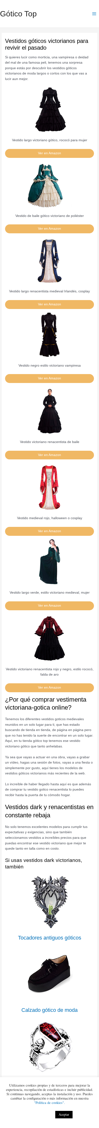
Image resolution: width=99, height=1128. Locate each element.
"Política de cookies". (49, 1102)
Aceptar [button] (64, 1114)
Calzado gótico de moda (49, 1010)
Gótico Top (18, 13)
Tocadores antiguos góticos (49, 938)
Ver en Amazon (49, 153)
